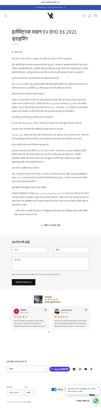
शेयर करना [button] (18, 52)
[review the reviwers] (45, 310)
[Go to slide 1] (48, 331)
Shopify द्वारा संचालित (24, 402)
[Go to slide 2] (50, 331)
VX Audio (15, 402)
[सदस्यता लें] (45, 369)
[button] (5, 16)
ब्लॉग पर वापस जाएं (52, 225)
